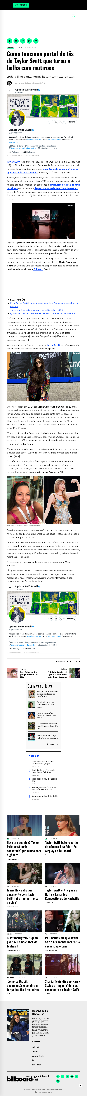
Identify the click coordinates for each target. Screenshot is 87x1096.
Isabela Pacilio (19, 83)
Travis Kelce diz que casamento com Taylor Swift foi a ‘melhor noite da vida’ (22, 896)
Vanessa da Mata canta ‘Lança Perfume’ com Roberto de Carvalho (47, 736)
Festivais (9, 934)
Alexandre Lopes (14, 950)
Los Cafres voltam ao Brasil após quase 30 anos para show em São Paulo (47, 725)
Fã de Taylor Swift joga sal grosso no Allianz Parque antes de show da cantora (57, 674)
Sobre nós (35, 1047)
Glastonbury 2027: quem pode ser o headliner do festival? (23, 941)
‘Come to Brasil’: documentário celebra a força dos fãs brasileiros (23, 985)
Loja (33, 1060)
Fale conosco (36, 1064)
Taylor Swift (10, 48)
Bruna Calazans (14, 859)
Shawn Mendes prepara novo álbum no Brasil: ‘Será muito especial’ (46, 704)
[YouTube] (72, 1076)
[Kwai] (58, 1081)
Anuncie (35, 1051)
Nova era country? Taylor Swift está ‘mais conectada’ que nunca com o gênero (24, 848)
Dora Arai (50, 855)
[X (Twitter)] (67, 1076)
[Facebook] (58, 1076)
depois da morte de (56, 188)
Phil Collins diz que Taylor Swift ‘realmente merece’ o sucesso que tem (62, 941)
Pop (8, 839)
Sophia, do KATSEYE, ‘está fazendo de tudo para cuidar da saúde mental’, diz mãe (47, 693)
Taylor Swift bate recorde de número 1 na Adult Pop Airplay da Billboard (61, 846)
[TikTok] (76, 1076)
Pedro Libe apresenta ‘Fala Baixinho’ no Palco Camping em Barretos (46, 715)
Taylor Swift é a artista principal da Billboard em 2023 (36, 310)
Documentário (11, 977)
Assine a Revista (38, 1056)
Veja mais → (52, 744)
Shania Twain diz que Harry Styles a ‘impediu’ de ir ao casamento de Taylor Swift (62, 985)
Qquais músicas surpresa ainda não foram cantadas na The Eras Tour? (43, 313)
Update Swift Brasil (21, 662)
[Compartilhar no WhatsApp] (22, 41)
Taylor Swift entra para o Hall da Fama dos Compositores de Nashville (62, 894)
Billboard (38, 269)
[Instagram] (62, 1076)
